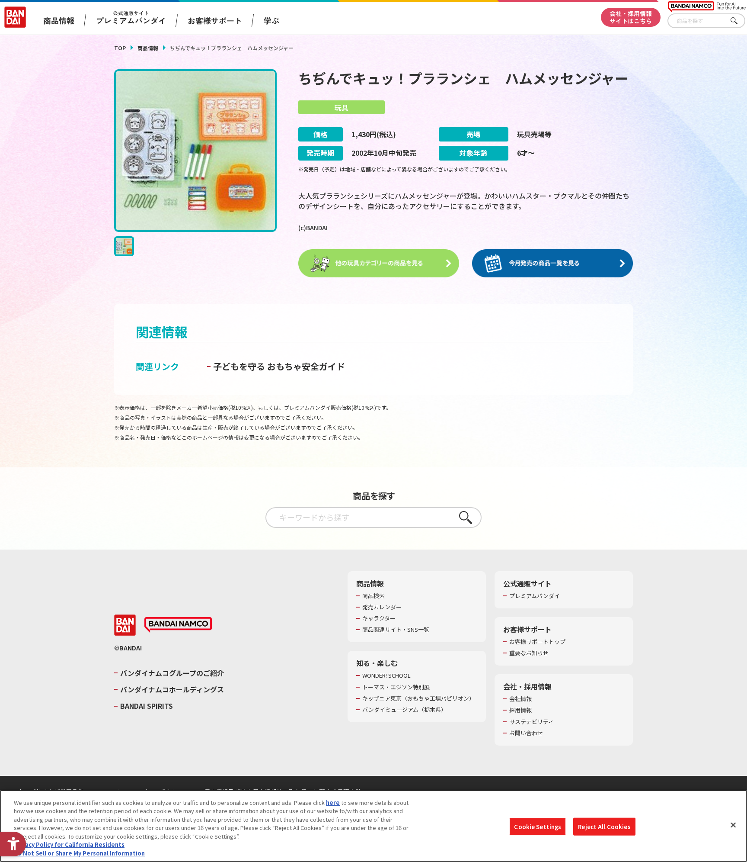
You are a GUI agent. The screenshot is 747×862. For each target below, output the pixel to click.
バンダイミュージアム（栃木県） (404, 710)
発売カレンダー (382, 607)
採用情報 (520, 710)
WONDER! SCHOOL (386, 675)
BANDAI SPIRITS (146, 706)
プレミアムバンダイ (534, 596)
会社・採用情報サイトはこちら (631, 17)
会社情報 (520, 699)
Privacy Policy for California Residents (69, 845)
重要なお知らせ (529, 653)
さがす (738, 21)
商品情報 (147, 47)
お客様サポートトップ (537, 642)
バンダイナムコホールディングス (172, 689)
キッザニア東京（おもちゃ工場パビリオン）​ (418, 698)
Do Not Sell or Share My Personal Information (79, 853)
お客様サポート (215, 20)
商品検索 (373, 596)
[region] (373, 826)
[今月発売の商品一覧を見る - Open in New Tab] (552, 263)
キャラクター (379, 618)
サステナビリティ (531, 722)
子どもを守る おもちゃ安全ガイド (279, 366)
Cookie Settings (537, 826)
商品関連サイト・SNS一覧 (395, 630)
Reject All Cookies (604, 826)
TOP (120, 47)
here (333, 802)
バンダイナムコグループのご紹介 (172, 673)
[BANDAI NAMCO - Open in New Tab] (178, 625)
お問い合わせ (526, 733)
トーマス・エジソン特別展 (396, 687)
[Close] (733, 824)
